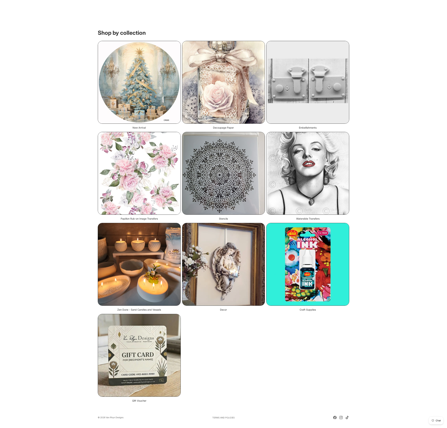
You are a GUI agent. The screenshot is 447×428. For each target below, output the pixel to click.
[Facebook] (335, 417)
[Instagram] (341, 417)
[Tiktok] (347, 417)
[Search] (330, 10)
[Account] (338, 10)
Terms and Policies (223, 417)
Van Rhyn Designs (114, 417)
